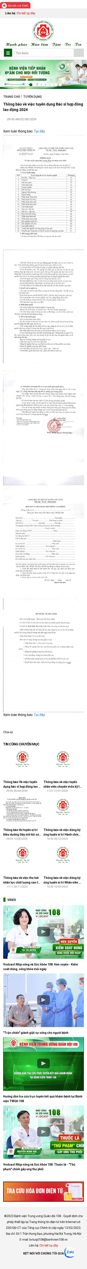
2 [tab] (30, 84)
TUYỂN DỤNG (32, 96)
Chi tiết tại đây (26, 13)
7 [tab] (51, 84)
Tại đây (39, 131)
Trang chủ (12, 96)
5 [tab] (43, 84)
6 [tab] (47, 84)
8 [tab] (56, 84)
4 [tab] (39, 84)
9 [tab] (60, 84)
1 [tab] (26, 84)
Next (78, 74)
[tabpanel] (43, 74)
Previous (8, 74)
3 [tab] (35, 84)
